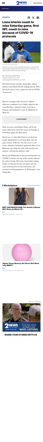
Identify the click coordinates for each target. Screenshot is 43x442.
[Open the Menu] (3, 2)
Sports (6, 17)
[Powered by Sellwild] (38, 301)
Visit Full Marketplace (34, 185)
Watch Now (37, 3)
